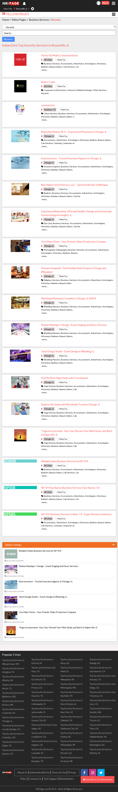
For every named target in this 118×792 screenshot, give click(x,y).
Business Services (39, 19)
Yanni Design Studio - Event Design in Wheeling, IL (67, 351)
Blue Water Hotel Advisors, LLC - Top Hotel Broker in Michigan (74, 184)
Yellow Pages (18, 19)
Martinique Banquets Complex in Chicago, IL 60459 (68, 298)
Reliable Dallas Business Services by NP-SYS (64, 461)
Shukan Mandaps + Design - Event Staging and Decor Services (74, 324)
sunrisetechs (48, 105)
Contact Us (35, 778)
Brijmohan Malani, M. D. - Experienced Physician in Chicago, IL (73, 131)
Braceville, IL (22, 8)
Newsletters (67, 778)
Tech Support (51, 778)
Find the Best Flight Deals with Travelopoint (64, 377)
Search (9, 39)
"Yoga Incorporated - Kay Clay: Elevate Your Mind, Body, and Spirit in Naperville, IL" (58, 627)
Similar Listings (13, 544)
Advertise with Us (39, 772)
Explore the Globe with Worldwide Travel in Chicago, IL (70, 404)
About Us (22, 772)
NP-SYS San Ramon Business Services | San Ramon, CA (70, 487)
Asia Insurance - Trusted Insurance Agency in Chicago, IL (71, 158)
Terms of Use (58, 772)
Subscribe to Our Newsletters (98, 779)
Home (5, 19)
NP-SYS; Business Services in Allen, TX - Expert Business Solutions (76, 514)
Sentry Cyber (48, 81)
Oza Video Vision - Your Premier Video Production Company (73, 241)
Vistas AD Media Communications (59, 55)
